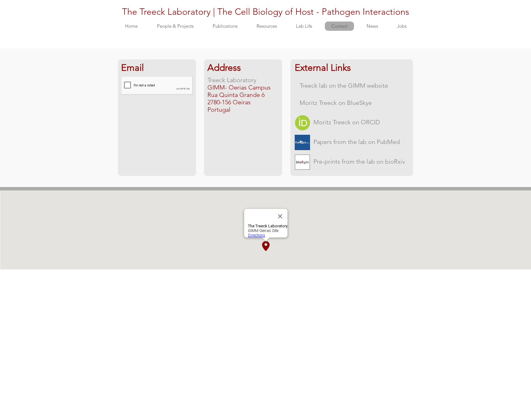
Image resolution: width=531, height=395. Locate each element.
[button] (175, 26)
